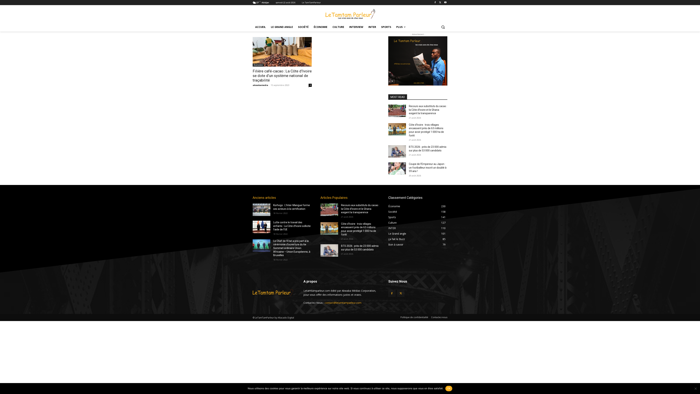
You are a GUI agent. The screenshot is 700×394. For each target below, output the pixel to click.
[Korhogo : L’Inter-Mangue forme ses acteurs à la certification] (261, 210)
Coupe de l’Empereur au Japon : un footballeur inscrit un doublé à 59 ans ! (427, 168)
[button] (443, 27)
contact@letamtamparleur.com (343, 302)
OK (449, 388)
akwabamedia (260, 85)
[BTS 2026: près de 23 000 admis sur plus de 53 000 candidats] (397, 151)
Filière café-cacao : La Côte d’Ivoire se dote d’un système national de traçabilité (282, 75)
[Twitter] (440, 3)
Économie (258, 65)
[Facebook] (435, 3)
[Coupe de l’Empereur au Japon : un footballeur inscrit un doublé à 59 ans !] (397, 168)
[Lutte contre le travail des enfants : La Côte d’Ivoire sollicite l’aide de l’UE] (261, 227)
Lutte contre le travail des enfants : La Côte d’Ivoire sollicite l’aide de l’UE (292, 226)
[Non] (695, 388)
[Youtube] (445, 3)
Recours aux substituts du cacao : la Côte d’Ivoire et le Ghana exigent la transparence (428, 110)
